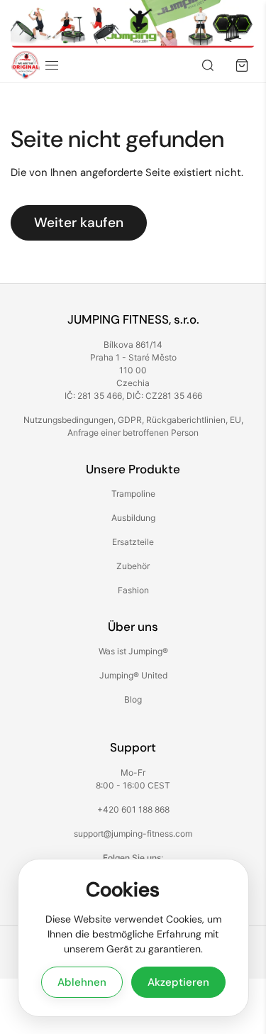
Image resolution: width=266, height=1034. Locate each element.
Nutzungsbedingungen (68, 419)
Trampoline (133, 493)
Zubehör (133, 566)
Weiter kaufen (78, 222)
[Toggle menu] (52, 65)
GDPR (130, 419)
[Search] (208, 65)
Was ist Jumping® (133, 651)
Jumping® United (133, 675)
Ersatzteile (133, 542)
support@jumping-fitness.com (133, 833)
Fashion (133, 590)
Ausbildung (133, 517)
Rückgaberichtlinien (186, 419)
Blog (133, 699)
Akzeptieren (178, 982)
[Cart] (242, 65)
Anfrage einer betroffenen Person (133, 432)
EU (235, 419)
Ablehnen (81, 982)
